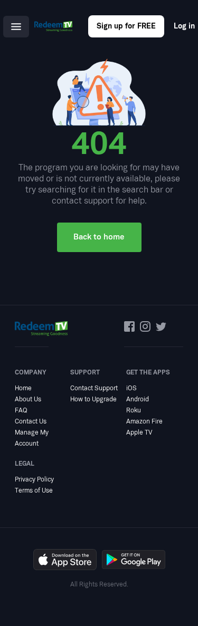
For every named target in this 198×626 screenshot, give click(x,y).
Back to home (99, 237)
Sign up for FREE (126, 26)
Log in (184, 26)
